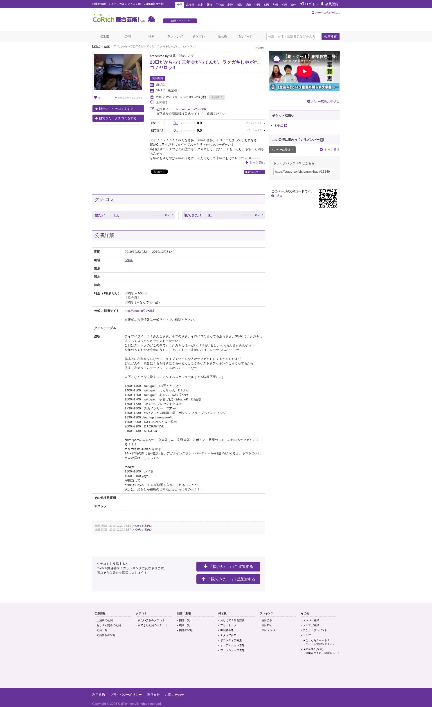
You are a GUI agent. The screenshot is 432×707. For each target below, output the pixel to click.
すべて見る (332, 149)
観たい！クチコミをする (116, 109)
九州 (275, 4)
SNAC (160, 84)
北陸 (230, 4)
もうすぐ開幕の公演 (109, 625)
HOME (104, 36)
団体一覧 (184, 620)
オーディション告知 (232, 645)
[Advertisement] (216, 673)
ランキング (175, 36)
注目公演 (266, 620)
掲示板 (222, 36)
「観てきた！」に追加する (231, 579)
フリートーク (228, 625)
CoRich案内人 (144, 525)
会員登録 (332, 4)
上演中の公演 (105, 620)
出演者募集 (227, 630)
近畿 (248, 4)
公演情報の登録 (106, 635)
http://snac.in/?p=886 (191, 109)
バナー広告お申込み (327, 12)
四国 (266, 4)
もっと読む (257, 162)
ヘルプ (307, 635)
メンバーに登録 (280, 149)
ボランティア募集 (231, 640)
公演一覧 (102, 630)
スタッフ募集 (228, 635)
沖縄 (284, 4)
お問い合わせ (174, 694)
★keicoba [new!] (322, 651)
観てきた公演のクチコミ (152, 625)
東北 (200, 4)
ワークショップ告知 (232, 650)
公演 (128, 36)
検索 (151, 36)
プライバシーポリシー (126, 694)
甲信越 (220, 4)
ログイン (311, 4)
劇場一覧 (184, 625)
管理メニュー (179, 21)
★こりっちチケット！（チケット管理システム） (319, 642)
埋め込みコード (254, 172)
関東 (209, 4)
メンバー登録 (311, 620)
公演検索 (330, 36)
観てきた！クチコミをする (118, 118)
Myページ (246, 36)
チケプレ (198, 36)
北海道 (190, 4)
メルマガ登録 (311, 625)
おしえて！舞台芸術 (232, 620)
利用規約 (98, 694)
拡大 (279, 196)
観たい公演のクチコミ (151, 620)
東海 (239, 4)
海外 (293, 4)
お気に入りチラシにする (130, 98)
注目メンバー (269, 630)
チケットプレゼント (315, 630)
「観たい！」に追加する (231, 566)
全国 (179, 4)
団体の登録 (186, 630)
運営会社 (153, 694)
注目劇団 (266, 625)
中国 (257, 4)
